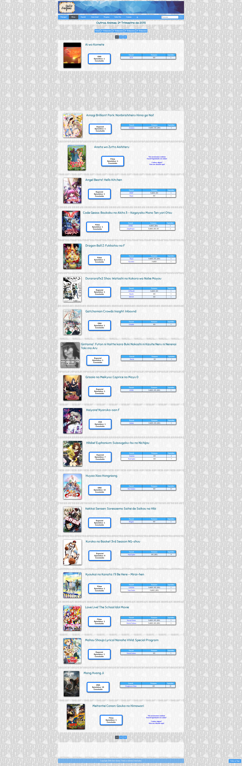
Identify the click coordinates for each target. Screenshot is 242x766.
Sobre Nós (117, 17)
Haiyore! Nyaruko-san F (103, 410)
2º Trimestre (118, 31)
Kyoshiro (131, 262)
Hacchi (131, 294)
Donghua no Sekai (130, 686)
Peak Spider (131, 459)
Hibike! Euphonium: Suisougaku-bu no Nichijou (117, 443)
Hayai (131, 196)
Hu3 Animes (131, 489)
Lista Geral (95, 17)
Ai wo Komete (94, 44)
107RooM (131, 291)
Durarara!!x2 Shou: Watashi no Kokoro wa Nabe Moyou (123, 278)
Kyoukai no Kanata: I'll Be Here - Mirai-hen (114, 574)
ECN (131, 58)
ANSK (130, 226)
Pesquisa (106, 17)
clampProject (130, 229)
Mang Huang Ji (94, 673)
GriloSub (131, 587)
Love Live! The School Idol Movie (107, 607)
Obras (73, 17)
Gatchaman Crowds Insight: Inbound (110, 311)
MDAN (131, 297)
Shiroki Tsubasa (131, 623)
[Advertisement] (121, 90)
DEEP (131, 193)
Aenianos (131, 128)
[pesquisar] (181, 16)
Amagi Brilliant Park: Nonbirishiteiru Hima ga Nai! (120, 115)
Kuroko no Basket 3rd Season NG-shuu (113, 541)
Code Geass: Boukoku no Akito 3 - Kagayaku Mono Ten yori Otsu (127, 213)
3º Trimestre (130, 31)
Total (97, 31)
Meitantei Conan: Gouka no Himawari (118, 706)
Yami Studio (131, 590)
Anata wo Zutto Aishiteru (111, 147)
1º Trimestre (106, 31)
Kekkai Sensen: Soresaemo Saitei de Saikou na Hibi (120, 509)
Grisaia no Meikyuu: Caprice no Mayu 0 (111, 377)
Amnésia (131, 456)
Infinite (131, 423)
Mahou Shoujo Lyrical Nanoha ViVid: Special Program (121, 640)
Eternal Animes (131, 653)
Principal (63, 17)
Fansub (83, 17)
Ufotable (131, 324)
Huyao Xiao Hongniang (101, 476)
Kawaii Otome (131, 620)
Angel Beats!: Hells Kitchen (103, 180)
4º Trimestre (142, 31)
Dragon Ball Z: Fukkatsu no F (105, 246)
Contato (128, 17)
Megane (131, 522)
